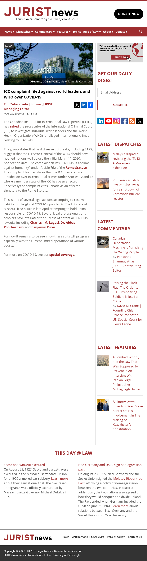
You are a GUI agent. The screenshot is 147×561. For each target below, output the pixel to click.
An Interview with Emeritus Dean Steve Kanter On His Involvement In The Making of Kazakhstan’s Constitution (128, 415)
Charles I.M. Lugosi (44, 222)
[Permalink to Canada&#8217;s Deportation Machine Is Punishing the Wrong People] (103, 242)
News (9, 31)
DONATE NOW (128, 14)
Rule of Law (92, 31)
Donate (121, 31)
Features (63, 31)
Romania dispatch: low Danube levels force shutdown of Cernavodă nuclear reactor (126, 189)
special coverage (61, 255)
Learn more (59, 478)
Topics (77, 31)
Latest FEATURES (116, 347)
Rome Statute (76, 167)
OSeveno (35, 81)
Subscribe (120, 105)
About (108, 31)
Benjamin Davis (43, 227)
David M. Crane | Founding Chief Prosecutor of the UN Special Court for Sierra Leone (127, 315)
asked (14, 126)
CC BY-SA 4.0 (51, 81)
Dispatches (24, 31)
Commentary (45, 31)
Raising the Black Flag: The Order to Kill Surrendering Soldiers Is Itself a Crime (126, 292)
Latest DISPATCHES (119, 144)
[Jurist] (41, 14)
